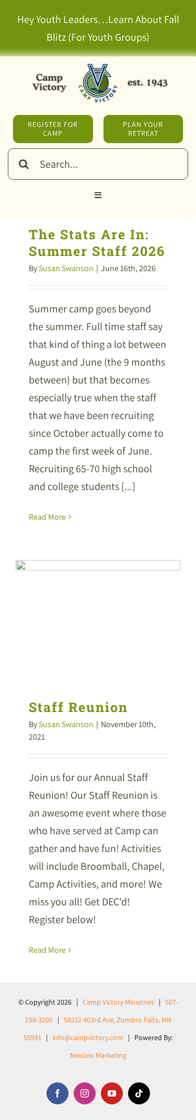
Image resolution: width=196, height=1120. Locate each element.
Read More (47, 516)
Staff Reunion (98, 622)
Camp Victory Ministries (118, 1002)
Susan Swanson (66, 268)
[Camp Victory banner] (98, 67)
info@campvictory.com (87, 1037)
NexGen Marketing (98, 1055)
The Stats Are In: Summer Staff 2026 (97, 243)
